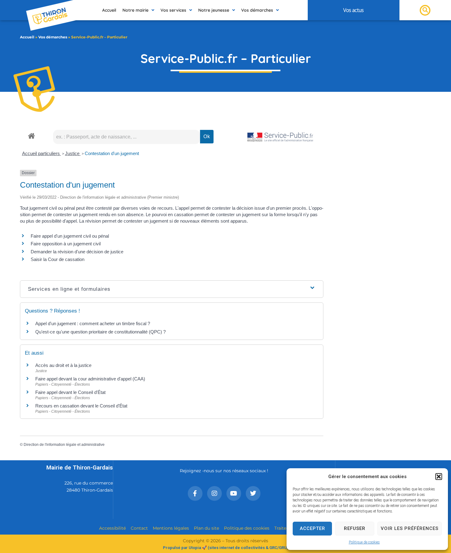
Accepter (312, 528)
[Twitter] (253, 493)
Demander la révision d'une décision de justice (77, 251)
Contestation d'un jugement (112, 153)
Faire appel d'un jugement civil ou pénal (70, 236)
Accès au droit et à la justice (63, 365)
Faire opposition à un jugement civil (66, 243)
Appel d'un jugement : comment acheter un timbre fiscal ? (92, 323)
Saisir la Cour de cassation (57, 259)
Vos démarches (52, 37)
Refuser (354, 528)
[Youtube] (233, 493)
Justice (73, 153)
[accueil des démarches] (31, 135)
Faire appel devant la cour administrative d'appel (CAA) (90, 378)
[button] (439, 476)
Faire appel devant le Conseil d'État (70, 392)
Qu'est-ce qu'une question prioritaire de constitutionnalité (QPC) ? (100, 331)
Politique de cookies (364, 542)
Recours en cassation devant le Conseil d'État (81, 405)
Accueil (27, 37)
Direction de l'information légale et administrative (64, 444)
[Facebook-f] (195, 493)
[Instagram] (214, 493)
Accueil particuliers (41, 153)
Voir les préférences (409, 528)
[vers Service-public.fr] (280, 137)
